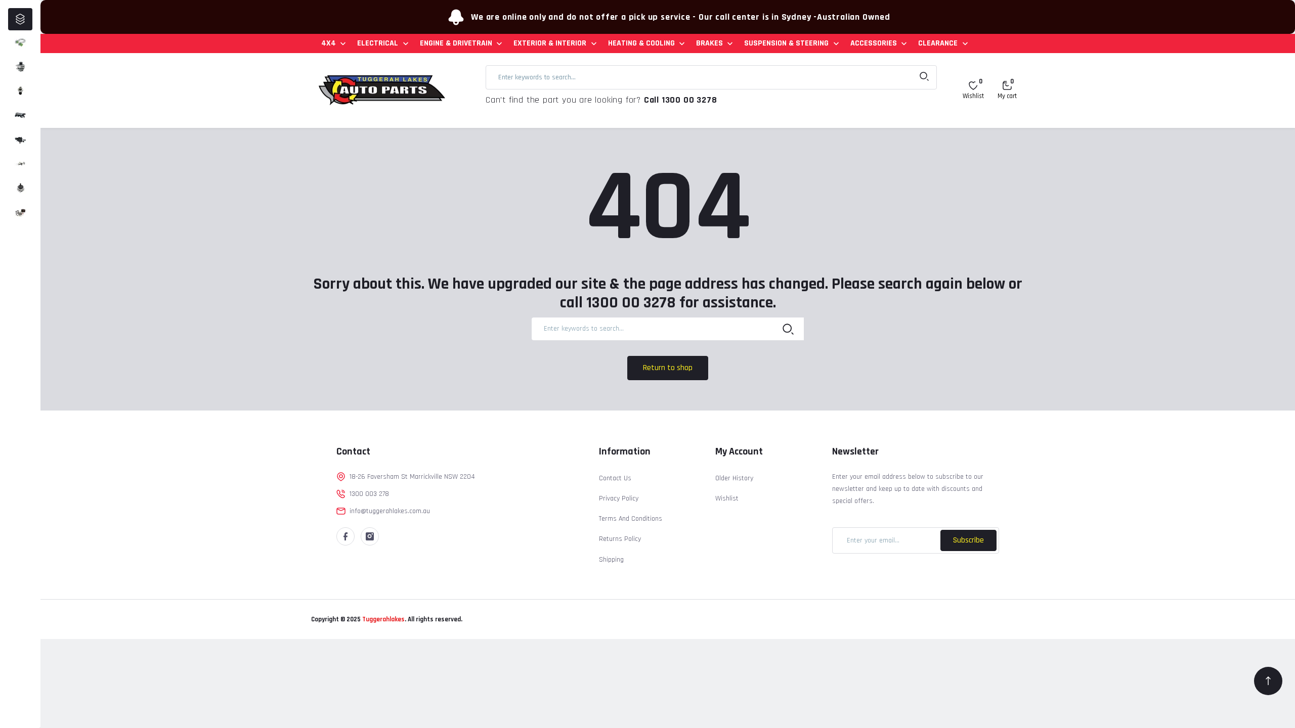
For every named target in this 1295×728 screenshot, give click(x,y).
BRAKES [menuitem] (709, 43)
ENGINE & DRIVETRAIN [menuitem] (456, 43)
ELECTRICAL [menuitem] (377, 43)
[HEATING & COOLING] (20, 139)
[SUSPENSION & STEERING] (20, 188)
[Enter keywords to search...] (924, 77)
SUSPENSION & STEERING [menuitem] (786, 43)
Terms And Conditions (630, 518)
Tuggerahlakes (383, 619)
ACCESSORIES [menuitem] (873, 43)
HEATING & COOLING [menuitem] (641, 43)
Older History (734, 478)
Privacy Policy (618, 498)
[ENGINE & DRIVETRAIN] (20, 91)
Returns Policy (620, 538)
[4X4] (20, 42)
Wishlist (727, 498)
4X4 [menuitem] (328, 43)
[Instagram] (370, 536)
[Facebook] (345, 536)
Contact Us (615, 478)
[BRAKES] (20, 164)
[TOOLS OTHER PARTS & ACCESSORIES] (20, 212)
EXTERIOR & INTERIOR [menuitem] (549, 43)
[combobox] (711, 77)
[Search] (788, 328)
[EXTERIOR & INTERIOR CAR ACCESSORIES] (20, 115)
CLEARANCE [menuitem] (938, 43)
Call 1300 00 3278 (680, 100)
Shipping (611, 559)
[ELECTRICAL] (20, 67)
